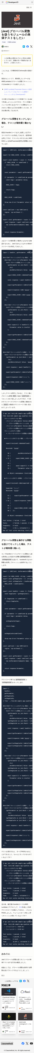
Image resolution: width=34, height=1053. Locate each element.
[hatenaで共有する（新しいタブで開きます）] (24, 46)
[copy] (30, 149)
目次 (27, 7)
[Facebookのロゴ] (23, 1043)
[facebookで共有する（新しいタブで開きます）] (27, 46)
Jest (4, 42)
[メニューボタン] (3, 2)
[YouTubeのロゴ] (31, 1043)
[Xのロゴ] (27, 1043)
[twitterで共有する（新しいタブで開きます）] (31, 46)
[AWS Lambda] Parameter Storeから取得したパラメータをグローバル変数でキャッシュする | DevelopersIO (18, 91)
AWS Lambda (12, 42)
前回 (20, 907)
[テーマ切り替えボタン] (32, 2)
